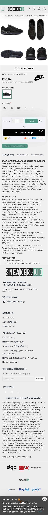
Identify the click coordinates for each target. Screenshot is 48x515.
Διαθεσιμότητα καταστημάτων (14, 146)
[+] (21, 121)
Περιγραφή (8, 154)
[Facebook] (5, 392)
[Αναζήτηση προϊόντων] (38, 9)
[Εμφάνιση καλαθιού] (44, 9)
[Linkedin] (17, 392)
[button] (31, 121)
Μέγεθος (6, 104)
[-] (13, 121)
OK (44, 499)
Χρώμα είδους (8, 88)
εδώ (40, 511)
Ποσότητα (6, 121)
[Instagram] (11, 392)
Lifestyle (29, 15)
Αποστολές (22, 154)
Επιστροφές (37, 154)
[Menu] (3, 9)
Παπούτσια (19, 15)
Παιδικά (9, 15)
